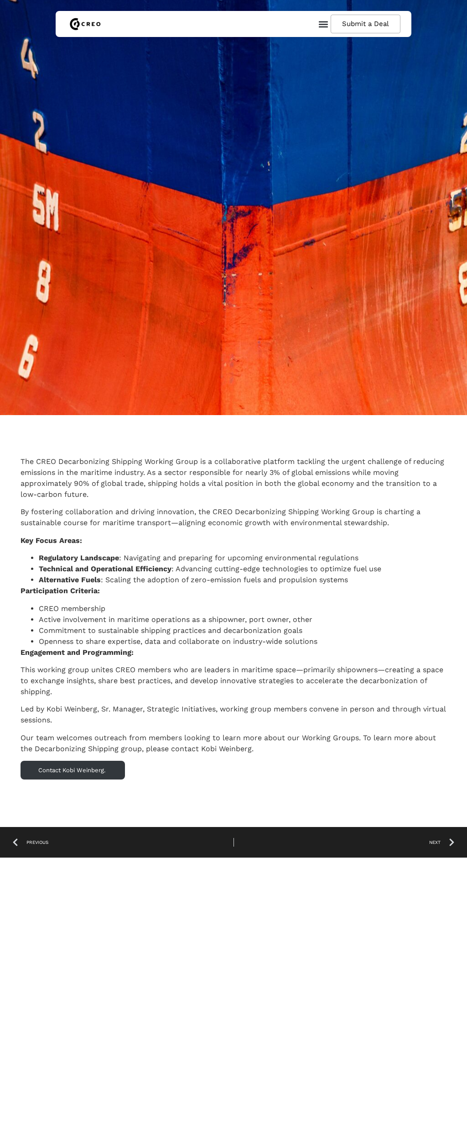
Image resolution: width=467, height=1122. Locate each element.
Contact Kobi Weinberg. (72, 770)
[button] (323, 24)
